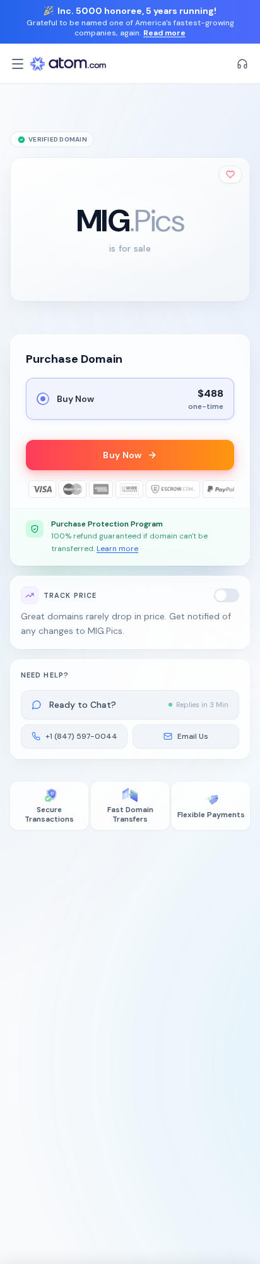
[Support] (242, 63)
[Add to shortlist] (230, 174)
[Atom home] (68, 64)
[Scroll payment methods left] (35, 489)
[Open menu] (17, 63)
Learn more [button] (117, 549)
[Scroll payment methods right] (225, 489)
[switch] (226, 595)
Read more (164, 33)
